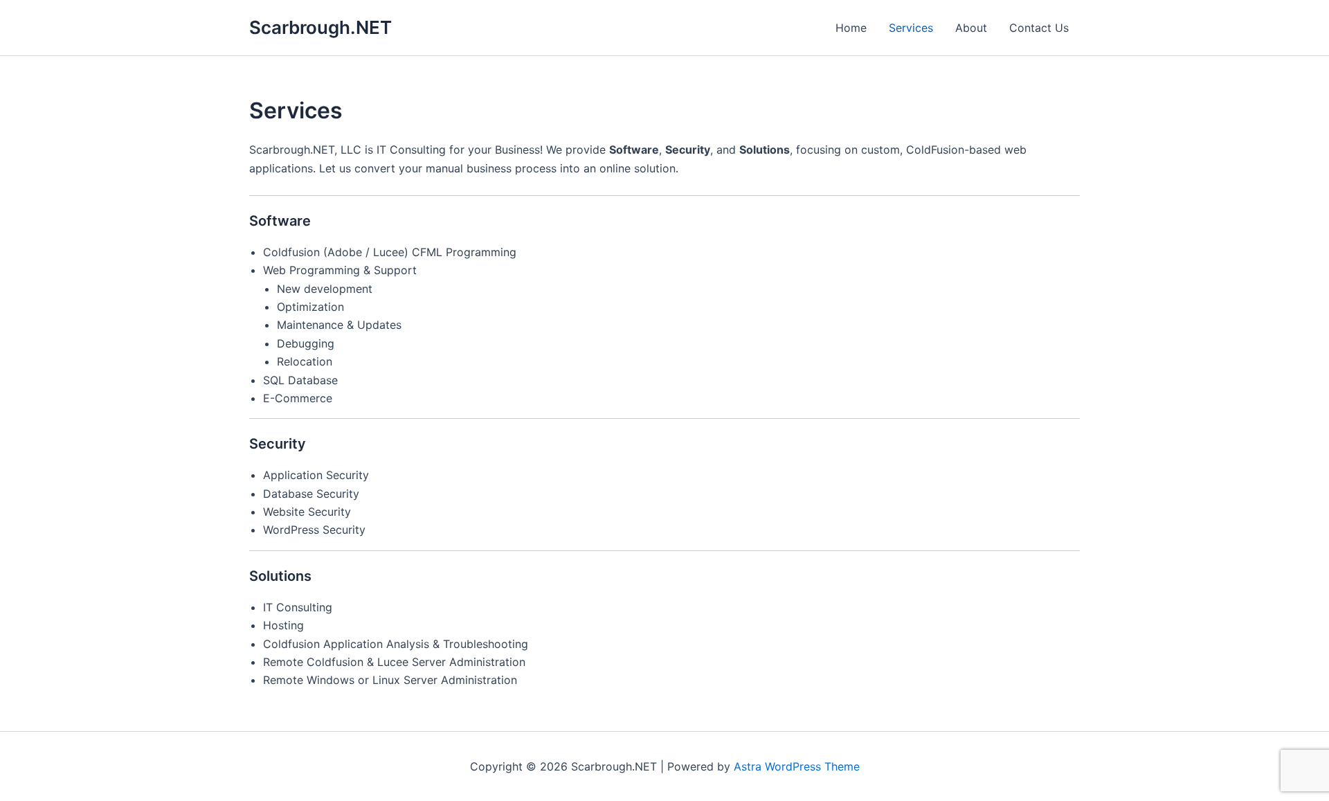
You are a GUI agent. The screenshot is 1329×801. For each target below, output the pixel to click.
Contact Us (1039, 28)
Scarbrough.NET (320, 27)
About (971, 28)
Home (851, 28)
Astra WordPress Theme (797, 766)
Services (911, 28)
